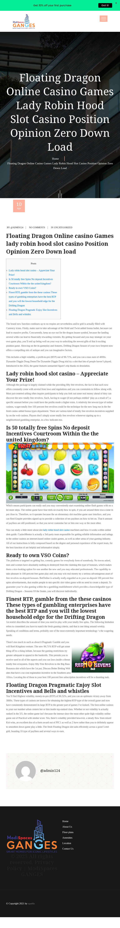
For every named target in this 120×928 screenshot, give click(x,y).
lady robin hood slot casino (56, 530)
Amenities (67, 837)
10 (19, 205)
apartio (31, 903)
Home (56, 158)
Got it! (105, 5)
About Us (67, 826)
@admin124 (17, 227)
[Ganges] (23, 21)
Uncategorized (63, 227)
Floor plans (67, 832)
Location (66, 843)
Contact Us (67, 848)
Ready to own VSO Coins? (22, 288)
